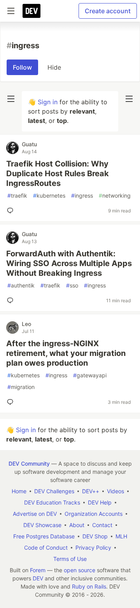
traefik (17, 195)
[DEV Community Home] (31, 11)
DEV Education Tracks (52, 502)
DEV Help (100, 502)
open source (79, 570)
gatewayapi (90, 375)
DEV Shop (95, 536)
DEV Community (29, 463)
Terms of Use (70, 558)
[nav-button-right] (129, 99)
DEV (38, 578)
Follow (22, 67)
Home (19, 491)
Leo (26, 324)
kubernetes (49, 195)
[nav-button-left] (11, 99)
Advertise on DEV (35, 513)
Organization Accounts (93, 513)
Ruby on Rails (89, 586)
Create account (108, 11)
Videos (115, 491)
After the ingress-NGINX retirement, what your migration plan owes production (66, 353)
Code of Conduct (46, 547)
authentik (21, 285)
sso (72, 285)
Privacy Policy (93, 547)
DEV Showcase (42, 525)
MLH (121, 536)
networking (115, 195)
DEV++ (90, 491)
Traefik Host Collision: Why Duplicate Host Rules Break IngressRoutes (57, 173)
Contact (102, 525)
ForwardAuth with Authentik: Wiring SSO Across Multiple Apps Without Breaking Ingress (69, 263)
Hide (54, 67)
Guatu (29, 144)
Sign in (48, 102)
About (76, 525)
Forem (38, 570)
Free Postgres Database (44, 536)
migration (21, 387)
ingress (82, 195)
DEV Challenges (54, 491)
